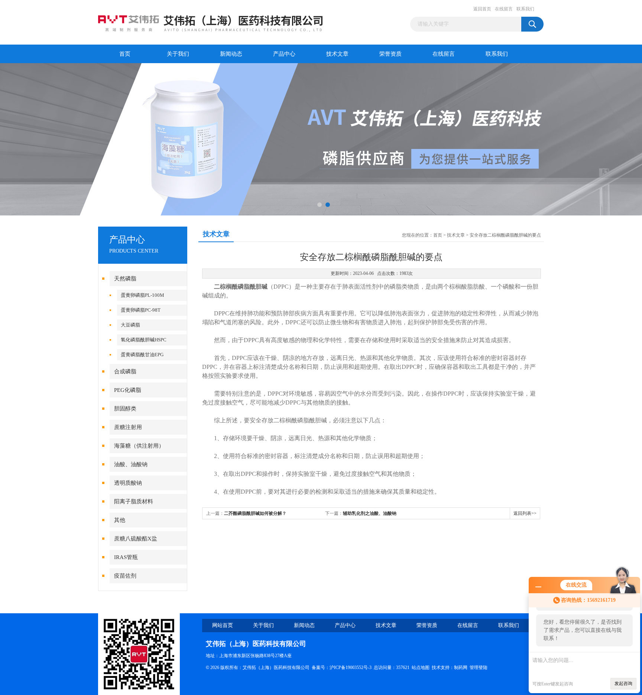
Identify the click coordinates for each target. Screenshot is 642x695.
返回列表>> (524, 513)
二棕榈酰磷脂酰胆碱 (241, 286)
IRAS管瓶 (126, 557)
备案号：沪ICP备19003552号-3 (342, 667)
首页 (124, 54)
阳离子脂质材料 (133, 501)
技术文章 (337, 54)
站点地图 (420, 667)
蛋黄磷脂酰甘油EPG (142, 354)
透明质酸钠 (128, 483)
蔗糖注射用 (128, 427)
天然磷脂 (125, 279)
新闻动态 (231, 54)
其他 (119, 520)
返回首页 (482, 9)
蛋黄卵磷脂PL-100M (142, 295)
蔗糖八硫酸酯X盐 (135, 539)
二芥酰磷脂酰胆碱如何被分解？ (255, 513)
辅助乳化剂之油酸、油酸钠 (369, 513)
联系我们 (525, 9)
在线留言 (504, 9)
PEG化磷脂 (127, 390)
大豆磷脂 (130, 325)
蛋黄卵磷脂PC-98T (140, 310)
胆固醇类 (125, 409)
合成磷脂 (125, 371)
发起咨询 (623, 683)
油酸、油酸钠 (130, 464)
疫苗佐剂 (125, 576)
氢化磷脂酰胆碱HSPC (143, 339)
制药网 (460, 667)
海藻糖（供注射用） (139, 446)
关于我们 (178, 54)
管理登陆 (478, 667)
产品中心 (284, 54)
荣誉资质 (390, 54)
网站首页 (222, 625)
